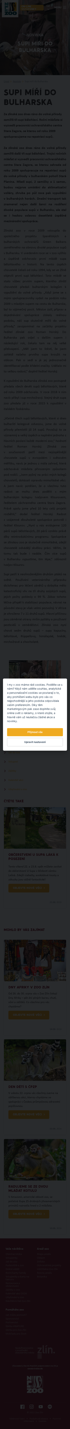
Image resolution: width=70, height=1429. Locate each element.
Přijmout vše (35, 732)
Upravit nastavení (35, 742)
